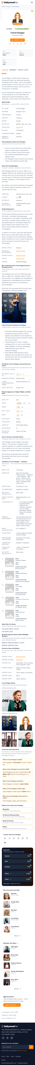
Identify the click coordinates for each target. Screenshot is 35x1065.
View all (16, 935)
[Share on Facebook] (13, 43)
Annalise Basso (15, 902)
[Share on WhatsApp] (21, 43)
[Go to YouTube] (14, 838)
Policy (7, 1056)
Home (3, 6)
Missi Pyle (13, 893)
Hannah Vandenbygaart (17, 971)
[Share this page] (10, 43)
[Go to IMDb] (5, 842)
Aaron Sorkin (20, 258)
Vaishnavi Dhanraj (16, 963)
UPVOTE (19, 40)
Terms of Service (22, 1050)
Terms (12, 1056)
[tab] (17, 374)
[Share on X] (17, 43)
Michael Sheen (20, 251)
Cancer (18, 127)
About (3, 1056)
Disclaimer (18, 1056)
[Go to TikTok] (22, 838)
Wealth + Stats (23, 70)
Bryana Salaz (14, 955)
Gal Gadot (19, 660)
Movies (4, 73)
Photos (5, 826)
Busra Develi (14, 979)
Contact (3, 1060)
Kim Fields (14, 910)
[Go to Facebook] (9, 838)
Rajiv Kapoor (14, 946)
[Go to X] (18, 838)
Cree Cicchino (14, 918)
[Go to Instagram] (5, 838)
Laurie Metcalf (15, 926)
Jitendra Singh (12, 1015)
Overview (5, 70)
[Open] (32, 2)
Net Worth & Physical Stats (11, 815)
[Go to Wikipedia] (27, 838)
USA (17, 197)
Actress (8, 6)
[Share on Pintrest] (25, 43)
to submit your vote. (11, 883)
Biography (13, 70)
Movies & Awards (8, 821)
